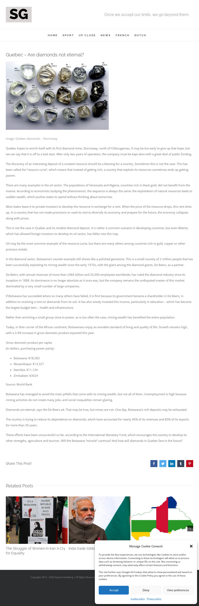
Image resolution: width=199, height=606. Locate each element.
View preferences (178, 590)
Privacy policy (154, 598)
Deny (146, 590)
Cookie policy (138, 598)
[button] (191, 546)
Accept (113, 590)
